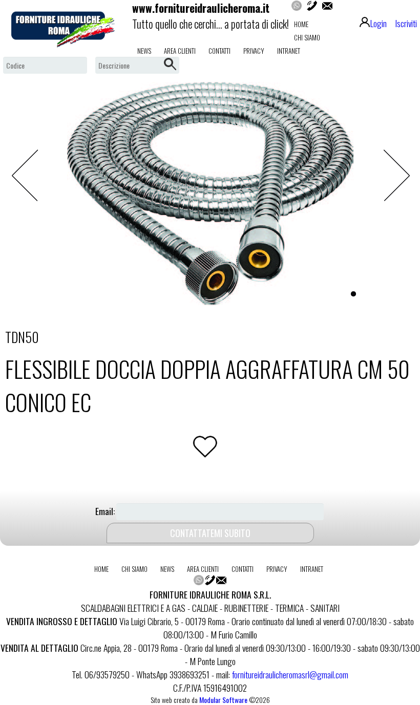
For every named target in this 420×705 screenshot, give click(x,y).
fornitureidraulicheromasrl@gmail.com (290, 674)
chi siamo (307, 37)
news (144, 51)
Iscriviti (406, 23)
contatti (219, 51)
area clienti (180, 51)
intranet (288, 51)
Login (378, 23)
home (301, 24)
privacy (253, 51)
